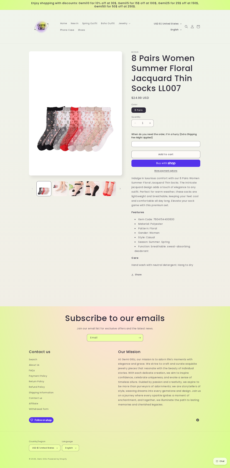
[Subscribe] (139, 337)
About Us (34, 365)
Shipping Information (41, 392)
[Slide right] (120, 188)
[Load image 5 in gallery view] (108, 188)
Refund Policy (37, 386)
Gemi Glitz (42, 459)
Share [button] (138, 274)
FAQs (32, 370)
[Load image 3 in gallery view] (76, 188)
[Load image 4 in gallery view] (92, 188)
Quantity (135, 116)
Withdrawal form (39, 409)
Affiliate (33, 403)
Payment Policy (38, 376)
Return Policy (36, 381)
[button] (124, 23)
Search (33, 359)
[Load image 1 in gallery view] (44, 188)
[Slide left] (32, 188)
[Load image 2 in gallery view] (60, 188)
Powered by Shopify (57, 459)
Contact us (35, 398)
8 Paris (139, 110)
